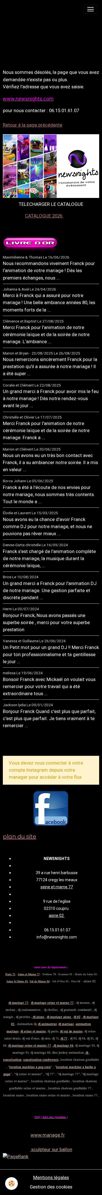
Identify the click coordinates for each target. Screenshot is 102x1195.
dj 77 (64, 1038)
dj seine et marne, (33, 1031)
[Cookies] (11, 1183)
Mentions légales (51, 1177)
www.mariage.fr (48, 1135)
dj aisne (38, 1017)
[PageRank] (51, 1156)
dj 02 (77, 1017)
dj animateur (47, 1024)
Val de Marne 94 (39, 981)
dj (87, 1053)
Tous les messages (33, 744)
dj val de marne (71, 1031)
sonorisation (12, 1060)
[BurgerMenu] (90, 9)
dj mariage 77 (18, 1003)
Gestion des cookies (51, 1187)
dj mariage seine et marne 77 (52, 1003)
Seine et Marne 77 (29, 974)
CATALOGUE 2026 (44, 216)
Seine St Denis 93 (17, 981)
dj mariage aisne (59, 1017)
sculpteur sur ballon (51, 1149)
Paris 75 (10, 974)
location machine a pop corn (30, 1067)
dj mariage (66, 1024)
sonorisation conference (41, 1060)
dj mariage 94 (63, 1045)
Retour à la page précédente (32, 125)
